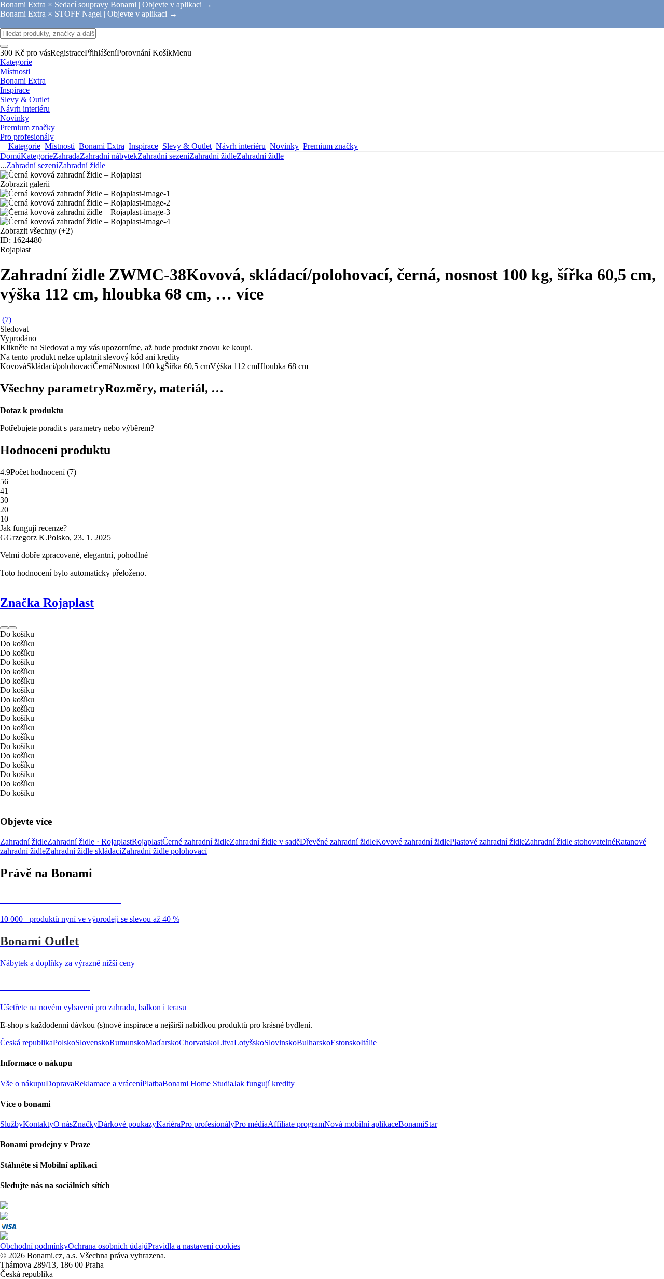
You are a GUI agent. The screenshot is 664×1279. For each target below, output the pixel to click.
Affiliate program (296, 1124)
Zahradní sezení (163, 156)
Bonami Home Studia (197, 1083)
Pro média (251, 1124)
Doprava (60, 1083)
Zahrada (66, 156)
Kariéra (168, 1124)
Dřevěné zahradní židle (338, 841)
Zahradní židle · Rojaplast (89, 841)
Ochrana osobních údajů (108, 1246)
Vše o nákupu (23, 1083)
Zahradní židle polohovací (164, 851)
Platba (152, 1083)
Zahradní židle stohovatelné (570, 841)
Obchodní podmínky (34, 1246)
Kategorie (37, 156)
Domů (10, 156)
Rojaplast (147, 841)
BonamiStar (417, 1124)
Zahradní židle (260, 156)
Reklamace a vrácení (108, 1083)
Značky (85, 1124)
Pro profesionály (207, 1124)
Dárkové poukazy (127, 1124)
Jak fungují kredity (264, 1083)
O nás (63, 1124)
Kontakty (38, 1124)
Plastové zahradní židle (487, 841)
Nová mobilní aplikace (361, 1124)
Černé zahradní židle (196, 841)
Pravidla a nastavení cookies (194, 1246)
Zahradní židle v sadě (265, 841)
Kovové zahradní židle (413, 841)
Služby (11, 1124)
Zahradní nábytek (108, 156)
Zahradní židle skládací (83, 851)
